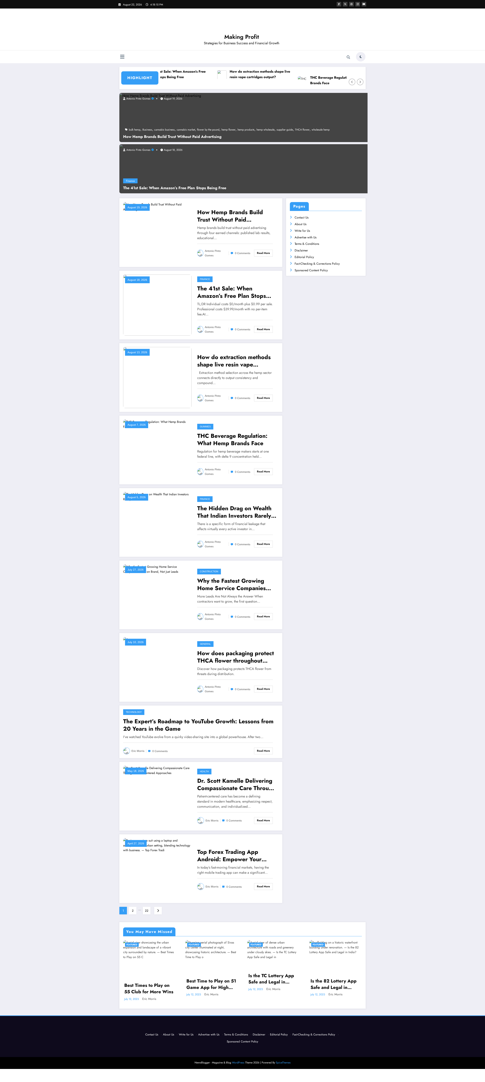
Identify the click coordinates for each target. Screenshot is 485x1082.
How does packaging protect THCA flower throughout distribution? (235, 657)
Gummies (205, 426)
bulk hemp (134, 129)
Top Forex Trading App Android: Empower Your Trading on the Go (229, 855)
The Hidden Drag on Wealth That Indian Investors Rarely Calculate (234, 512)
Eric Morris (137, 750)
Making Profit (241, 37)
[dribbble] (351, 4)
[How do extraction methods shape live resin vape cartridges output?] (157, 377)
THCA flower (302, 129)
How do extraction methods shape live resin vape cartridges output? (230, 74)
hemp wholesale (266, 129)
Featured (132, 944)
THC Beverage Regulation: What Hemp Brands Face (312, 80)
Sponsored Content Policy (311, 270)
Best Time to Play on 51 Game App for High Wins (149, 984)
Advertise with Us (305, 237)
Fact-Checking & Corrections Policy (317, 263)
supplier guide (285, 129)
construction (209, 571)
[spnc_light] (360, 56)
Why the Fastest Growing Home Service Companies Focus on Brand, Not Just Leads (231, 584)
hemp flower (228, 129)
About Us (300, 224)
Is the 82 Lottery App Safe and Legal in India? (272, 984)
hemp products (246, 129)
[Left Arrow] (352, 82)
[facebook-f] (339, 4)
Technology (134, 712)
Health (204, 771)
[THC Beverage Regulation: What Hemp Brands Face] (157, 424)
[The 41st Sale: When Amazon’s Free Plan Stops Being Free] (270, 168)
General (205, 644)
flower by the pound (208, 129)
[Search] (348, 57)
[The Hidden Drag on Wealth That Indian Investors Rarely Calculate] (157, 496)
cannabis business (164, 129)
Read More (263, 253)
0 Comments (242, 253)
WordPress (238, 1065)
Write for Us (302, 231)
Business (147, 129)
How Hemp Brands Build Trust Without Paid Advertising (172, 136)
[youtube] (364, 4)
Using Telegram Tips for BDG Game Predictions (332, 991)
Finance (130, 181)
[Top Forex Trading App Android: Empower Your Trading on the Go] (157, 845)
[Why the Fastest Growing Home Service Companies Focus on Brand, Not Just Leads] (157, 569)
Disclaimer (301, 250)
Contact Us (301, 217)
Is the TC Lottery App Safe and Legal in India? (209, 978)
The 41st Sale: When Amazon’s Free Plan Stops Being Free (174, 188)
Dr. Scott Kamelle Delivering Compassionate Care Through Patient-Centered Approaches (236, 784)
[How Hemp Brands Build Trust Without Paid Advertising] (160, 95)
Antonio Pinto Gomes (138, 98)
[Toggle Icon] (122, 57)
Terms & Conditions (307, 244)
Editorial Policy (304, 257)
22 (146, 911)
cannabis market (186, 129)
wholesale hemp (321, 129)
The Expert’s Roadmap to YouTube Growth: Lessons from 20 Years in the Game (198, 725)
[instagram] (357, 4)
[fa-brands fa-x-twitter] (345, 4)
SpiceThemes (283, 1065)
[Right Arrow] (360, 82)
